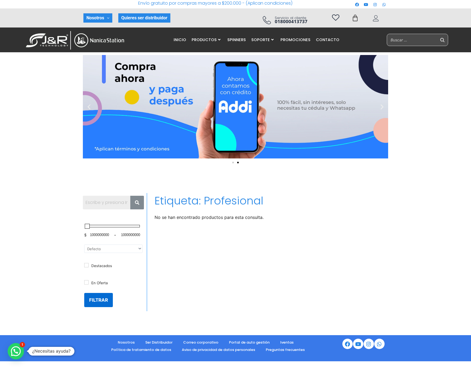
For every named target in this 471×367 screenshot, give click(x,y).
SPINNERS (236, 39)
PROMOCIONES (295, 39)
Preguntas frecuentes (285, 349)
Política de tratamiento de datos (141, 349)
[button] (97, 18)
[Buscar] (442, 40)
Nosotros (95, 17)
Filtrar (98, 300)
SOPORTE (260, 39)
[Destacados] (86, 265)
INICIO (180, 39)
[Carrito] (355, 18)
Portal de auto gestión (249, 342)
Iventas (287, 342)
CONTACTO (327, 39)
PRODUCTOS (204, 39)
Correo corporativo (200, 342)
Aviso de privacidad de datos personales (218, 349)
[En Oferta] (86, 282)
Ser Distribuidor (159, 342)
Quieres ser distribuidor (144, 17)
